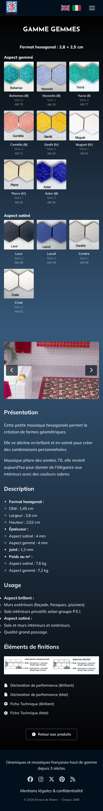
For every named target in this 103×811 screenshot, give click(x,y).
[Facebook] (30, 779)
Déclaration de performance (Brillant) (42, 685)
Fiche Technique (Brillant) (32, 703)
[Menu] (92, 8)
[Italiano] (76, 8)
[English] (65, 8)
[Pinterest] (62, 779)
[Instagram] (41, 779)
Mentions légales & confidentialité (51, 790)
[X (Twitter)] (51, 779)
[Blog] (73, 779)
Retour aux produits (54, 734)
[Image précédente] (12, 370)
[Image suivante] (91, 370)
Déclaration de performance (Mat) (39, 694)
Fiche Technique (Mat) (29, 712)
